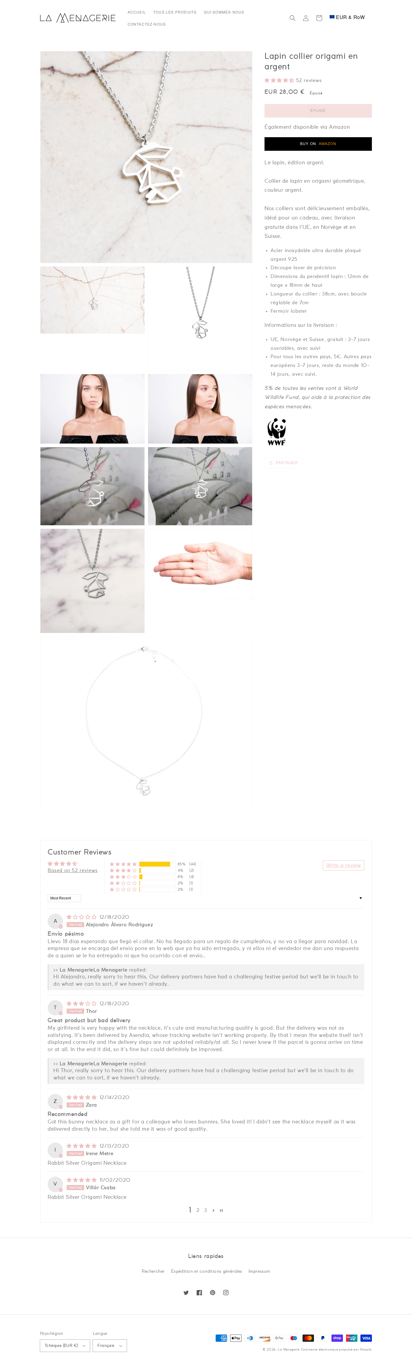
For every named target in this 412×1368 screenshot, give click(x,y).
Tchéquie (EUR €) (61, 1346)
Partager (287, 462)
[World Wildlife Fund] (277, 445)
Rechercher (153, 1271)
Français (105, 1346)
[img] (82, 917)
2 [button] (198, 1210)
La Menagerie (288, 1349)
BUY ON (318, 143)
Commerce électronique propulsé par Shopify (336, 1349)
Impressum (259, 1271)
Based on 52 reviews (72, 870)
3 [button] (205, 1210)
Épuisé (318, 110)
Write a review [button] (343, 865)
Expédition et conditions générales (206, 1271)
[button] (292, 18)
